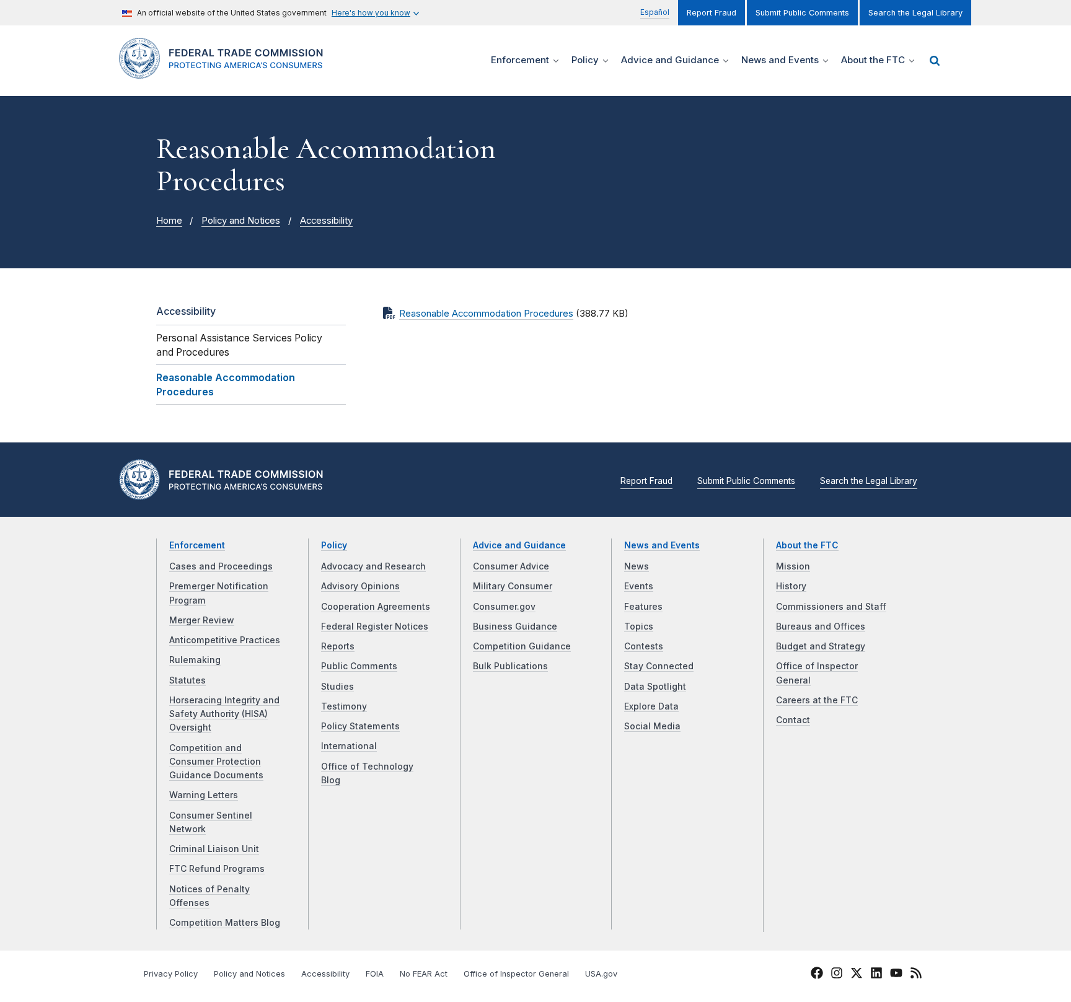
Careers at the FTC (817, 700)
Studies (337, 687)
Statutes (187, 680)
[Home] (226, 71)
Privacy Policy (171, 973)
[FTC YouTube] (896, 974)
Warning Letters (203, 795)
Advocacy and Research (373, 566)
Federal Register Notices (374, 626)
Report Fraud (711, 12)
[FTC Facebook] (817, 974)
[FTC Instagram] (837, 974)
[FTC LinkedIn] (876, 974)
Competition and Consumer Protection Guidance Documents (216, 762)
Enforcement (197, 545)
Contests (643, 646)
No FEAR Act (423, 973)
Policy (334, 545)
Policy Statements (360, 726)
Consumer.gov (504, 607)
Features (643, 607)
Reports (338, 646)
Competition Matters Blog (224, 923)
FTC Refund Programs (217, 869)
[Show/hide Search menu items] (934, 60)
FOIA (375, 973)
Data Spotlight (655, 687)
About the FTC (807, 545)
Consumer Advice (511, 566)
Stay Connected (659, 666)
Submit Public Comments (802, 12)
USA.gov (601, 973)
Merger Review (201, 620)
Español (654, 12)
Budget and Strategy (820, 646)
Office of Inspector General (516, 973)
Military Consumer (512, 586)
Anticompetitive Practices (224, 640)
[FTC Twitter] (856, 972)
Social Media (652, 726)
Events (638, 586)
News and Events (662, 545)
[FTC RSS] (916, 974)
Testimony (344, 706)
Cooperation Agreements (375, 607)
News (636, 566)
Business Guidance (515, 626)
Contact (793, 720)
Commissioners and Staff (831, 607)
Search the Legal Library (915, 12)
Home (169, 220)
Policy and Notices (240, 220)
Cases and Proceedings (221, 566)
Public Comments (359, 666)
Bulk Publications (510, 666)
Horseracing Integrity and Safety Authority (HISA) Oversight (224, 714)
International (349, 746)
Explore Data (651, 706)
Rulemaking (195, 660)
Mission (793, 566)
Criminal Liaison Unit (214, 849)
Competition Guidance (522, 646)
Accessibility (326, 220)
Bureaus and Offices (820, 626)
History (791, 586)
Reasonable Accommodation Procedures (486, 313)
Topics (638, 626)
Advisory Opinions (360, 586)
